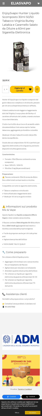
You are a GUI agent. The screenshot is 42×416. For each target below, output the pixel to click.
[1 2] (5, 89)
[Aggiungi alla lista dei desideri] (37, 89)
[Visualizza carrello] (38, 3)
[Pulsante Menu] (3, 3)
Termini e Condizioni (25, 389)
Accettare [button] (32, 413)
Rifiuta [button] (17, 413)
